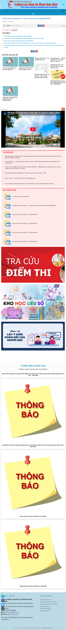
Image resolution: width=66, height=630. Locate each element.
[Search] (64, 4)
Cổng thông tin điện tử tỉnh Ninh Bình (48, 604)
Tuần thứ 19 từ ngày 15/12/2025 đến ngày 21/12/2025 (18, 40)
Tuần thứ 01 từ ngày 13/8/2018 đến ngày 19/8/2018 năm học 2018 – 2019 (24, 38)
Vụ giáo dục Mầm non (45, 606)
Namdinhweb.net (49, 628)
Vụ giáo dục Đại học (45, 610)
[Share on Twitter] (41, 26)
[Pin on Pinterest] (43, 26)
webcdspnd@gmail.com (12, 612)
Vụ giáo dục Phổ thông (45, 608)
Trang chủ (4, 21)
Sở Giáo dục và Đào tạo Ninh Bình (48, 602)
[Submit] (63, 10)
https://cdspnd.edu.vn (13, 614)
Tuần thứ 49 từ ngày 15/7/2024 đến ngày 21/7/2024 (18, 36)
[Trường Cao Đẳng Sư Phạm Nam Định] (33, 4)
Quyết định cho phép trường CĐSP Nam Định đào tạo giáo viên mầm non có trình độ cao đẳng (30, 43)
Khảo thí (11, 21)
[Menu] (32, 14)
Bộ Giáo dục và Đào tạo (45, 599)
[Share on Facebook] (38, 26)
